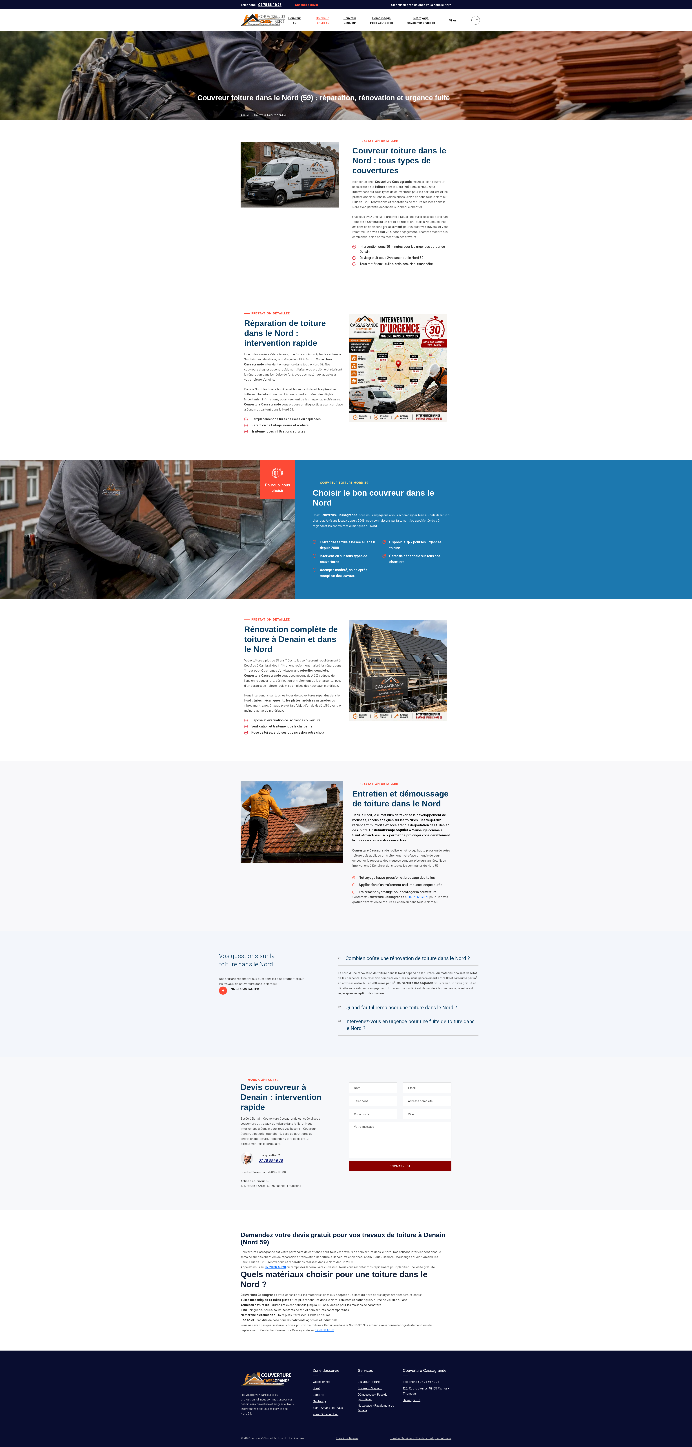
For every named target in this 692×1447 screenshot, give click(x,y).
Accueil (245, 114)
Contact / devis (306, 5)
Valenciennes (321, 1381)
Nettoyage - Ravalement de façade (376, 1408)
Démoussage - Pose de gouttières (372, 1397)
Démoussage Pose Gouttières (381, 20)
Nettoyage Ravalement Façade (421, 20)
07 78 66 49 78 (269, 4)
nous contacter (240, 989)
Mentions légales (347, 1438)
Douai (316, 1388)
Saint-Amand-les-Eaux (328, 1407)
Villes (453, 20)
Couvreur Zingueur (349, 20)
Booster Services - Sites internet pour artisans (420, 1438)
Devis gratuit (411, 1400)
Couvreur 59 (294, 20)
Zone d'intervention (325, 1414)
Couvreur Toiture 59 (322, 20)
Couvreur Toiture (369, 1381)
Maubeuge (319, 1401)
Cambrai (318, 1394)
